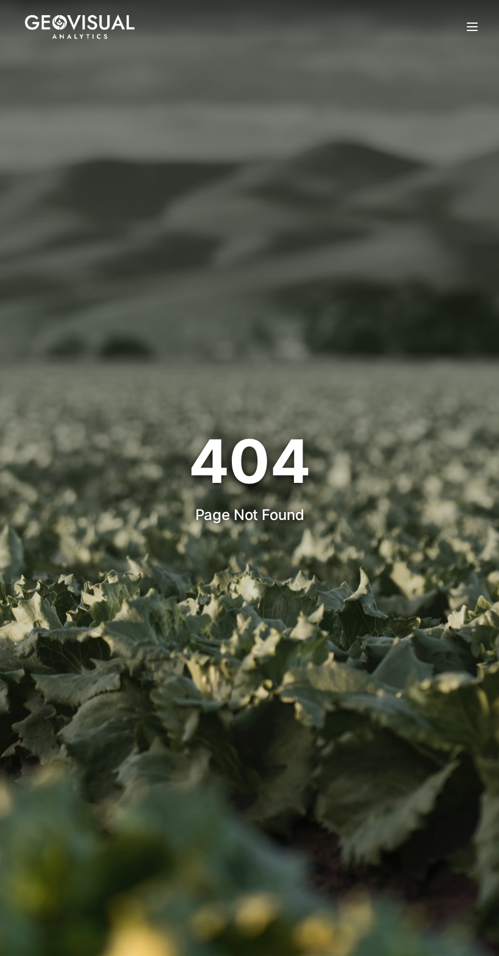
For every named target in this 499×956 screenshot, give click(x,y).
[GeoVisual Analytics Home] (79, 27)
